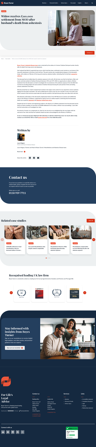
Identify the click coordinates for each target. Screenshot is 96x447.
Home (2, 58)
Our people (73, 3)
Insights (79, 3)
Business (44, 3)
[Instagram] (22, 432)
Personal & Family (69, 401)
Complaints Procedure (87, 401)
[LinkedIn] (13, 432)
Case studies (7, 58)
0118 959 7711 (17, 193)
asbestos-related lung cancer (44, 100)
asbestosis (31, 100)
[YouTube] (8, 432)
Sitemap (84, 405)
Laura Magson (21, 143)
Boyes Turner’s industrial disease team (27, 65)
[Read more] (14, 239)
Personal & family (54, 3)
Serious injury (64, 3)
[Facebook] (17, 432)
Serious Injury (68, 403)
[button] (92, 3)
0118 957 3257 (37, 416)
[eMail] (3, 432)
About (86, 3)
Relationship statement (87, 408)
